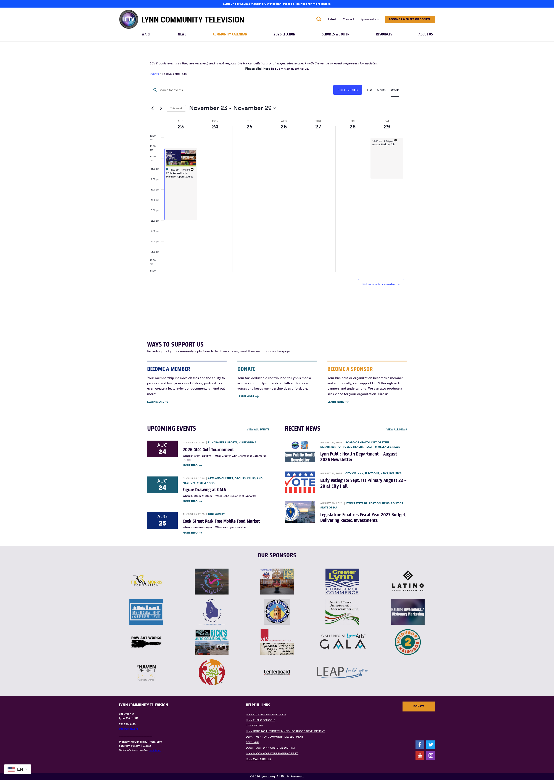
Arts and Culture (220, 478)
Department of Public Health (341, 446)
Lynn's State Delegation (363, 503)
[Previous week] (152, 108)
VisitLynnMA (247, 442)
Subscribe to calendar (378, 284)
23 (181, 126)
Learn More (157, 401)
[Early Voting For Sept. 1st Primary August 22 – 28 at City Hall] (300, 482)
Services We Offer (335, 34)
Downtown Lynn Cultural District (270, 747)
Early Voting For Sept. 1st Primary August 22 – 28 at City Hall (363, 483)
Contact (348, 19)
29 (387, 126)
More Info (192, 465)
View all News (397, 429)
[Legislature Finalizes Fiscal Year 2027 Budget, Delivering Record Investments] (300, 512)
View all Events (258, 429)
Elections (372, 473)
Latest (332, 19)
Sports (232, 442)
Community (216, 514)
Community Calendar (230, 34)
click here (155, 750)
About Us (426, 34)
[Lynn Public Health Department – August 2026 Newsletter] (300, 451)
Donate (418, 706)
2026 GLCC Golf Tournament (208, 450)
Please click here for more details (306, 4)
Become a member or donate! (410, 19)
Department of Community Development (274, 736)
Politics (395, 473)
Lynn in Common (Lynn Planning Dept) (272, 753)
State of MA (328, 507)
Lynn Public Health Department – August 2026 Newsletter (358, 457)
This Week (176, 108)
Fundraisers (217, 442)
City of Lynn (380, 442)
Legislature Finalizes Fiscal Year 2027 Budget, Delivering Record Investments (363, 517)
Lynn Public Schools (260, 720)
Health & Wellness (377, 446)
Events (154, 74)
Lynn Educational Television (266, 714)
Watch (146, 34)
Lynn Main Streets (258, 759)
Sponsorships (370, 19)
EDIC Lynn (252, 742)
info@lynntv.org (128, 728)
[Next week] (160, 108)
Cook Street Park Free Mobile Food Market (221, 521)
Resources (384, 34)
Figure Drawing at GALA (204, 490)
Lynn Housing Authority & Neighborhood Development (285, 731)
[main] (277, 185)
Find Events (348, 90)
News (182, 34)
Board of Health (357, 442)
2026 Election (284, 34)
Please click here (257, 69)
